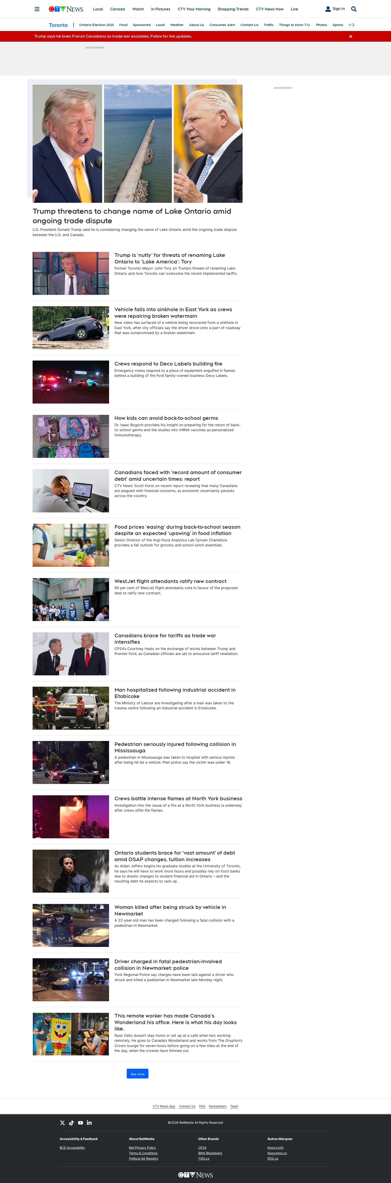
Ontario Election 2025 (96, 25)
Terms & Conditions (143, 1153)
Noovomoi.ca (277, 1153)
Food (123, 25)
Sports (338, 25)
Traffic (269, 25)
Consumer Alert (222, 25)
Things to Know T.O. (295, 25)
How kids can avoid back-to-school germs (166, 418)
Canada (117, 9)
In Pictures (160, 9)
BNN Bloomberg (210, 1153)
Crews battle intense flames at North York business (178, 798)
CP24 (202, 1148)
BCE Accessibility (72, 1148)
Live (294, 9)
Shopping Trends (233, 9)
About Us (196, 25)
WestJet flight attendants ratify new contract (170, 581)
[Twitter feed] (62, 1122)
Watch (138, 9)
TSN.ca (203, 1158)
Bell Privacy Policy (142, 1148)
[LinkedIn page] (89, 1122)
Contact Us (249, 25)
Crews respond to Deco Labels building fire (168, 364)
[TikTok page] (71, 1122)
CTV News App (164, 1106)
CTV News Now (270, 9)
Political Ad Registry (143, 1158)
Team (234, 1106)
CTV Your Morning (194, 9)
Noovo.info (275, 1148)
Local (98, 9)
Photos (321, 25)
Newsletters (217, 1106)
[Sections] (37, 9)
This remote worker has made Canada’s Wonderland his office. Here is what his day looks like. (175, 1022)
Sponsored (141, 25)
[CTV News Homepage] (66, 9)
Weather (177, 25)
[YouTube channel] (80, 1122)
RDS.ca (272, 1158)
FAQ (202, 1106)
